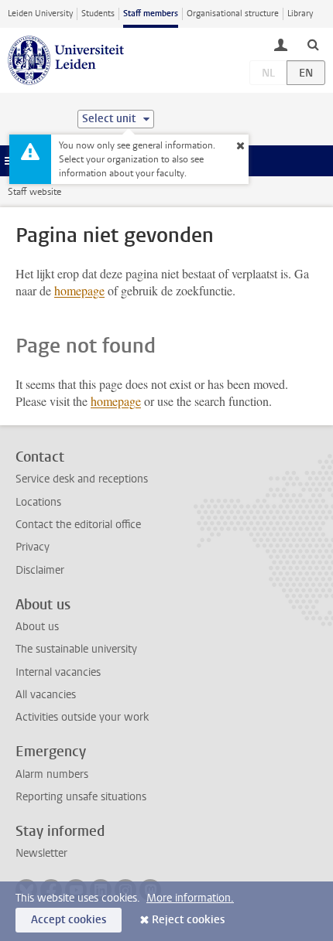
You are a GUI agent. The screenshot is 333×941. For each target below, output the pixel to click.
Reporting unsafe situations (80, 796)
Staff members (150, 13)
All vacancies (45, 694)
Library (300, 13)
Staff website (34, 192)
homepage (79, 290)
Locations (38, 502)
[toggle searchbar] (312, 44)
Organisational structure (233, 13)
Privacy (32, 547)
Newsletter (41, 853)
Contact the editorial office (78, 524)
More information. (190, 898)
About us (37, 626)
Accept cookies (68, 919)
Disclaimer (39, 570)
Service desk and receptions (81, 479)
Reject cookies (188, 919)
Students (98, 13)
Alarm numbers (51, 774)
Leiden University (40, 13)
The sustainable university (76, 649)
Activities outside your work (82, 717)
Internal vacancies (58, 672)
